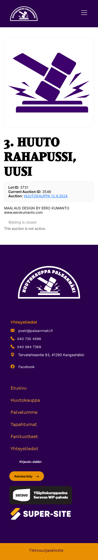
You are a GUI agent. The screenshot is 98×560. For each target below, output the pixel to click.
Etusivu (19, 388)
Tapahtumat (24, 424)
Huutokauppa (25, 400)
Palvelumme (24, 412)
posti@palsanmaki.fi (35, 331)
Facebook (26, 367)
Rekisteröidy (23, 476)
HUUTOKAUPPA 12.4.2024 (46, 196)
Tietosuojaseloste (46, 550)
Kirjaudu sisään (30, 462)
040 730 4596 (29, 339)
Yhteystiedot (24, 448)
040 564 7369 (29, 347)
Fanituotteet (24, 436)
